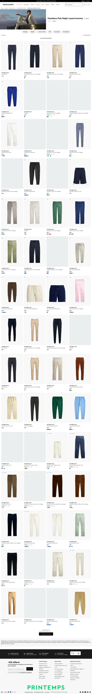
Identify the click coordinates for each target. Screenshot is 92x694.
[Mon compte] (84, 4)
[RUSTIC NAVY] (3, 234)
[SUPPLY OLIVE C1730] (47, 624)
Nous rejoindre (42, 678)
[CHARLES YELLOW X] (24, 468)
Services (88, 1)
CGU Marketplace (58, 671)
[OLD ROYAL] (47, 116)
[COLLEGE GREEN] (24, 507)
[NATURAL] (24, 546)
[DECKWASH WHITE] (3, 468)
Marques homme (12, 8)
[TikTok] (85, 692)
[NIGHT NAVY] (4, 155)
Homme (6, 8)
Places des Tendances (43, 672)
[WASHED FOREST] (47, 234)
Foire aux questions (59, 663)
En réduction (66, 31)
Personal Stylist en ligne (75, 672)
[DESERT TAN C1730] (5, 116)
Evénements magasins (75, 677)
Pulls (50, 31)
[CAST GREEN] (48, 116)
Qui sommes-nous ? (43, 663)
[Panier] (89, 4)
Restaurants (72, 679)
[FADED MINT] (3, 155)
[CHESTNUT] (50, 116)
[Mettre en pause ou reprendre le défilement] (2, 1)
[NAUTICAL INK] (24, 116)
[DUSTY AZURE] (69, 77)
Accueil (2, 8)
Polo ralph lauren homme (21, 8)
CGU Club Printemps (59, 669)
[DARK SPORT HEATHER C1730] (4, 116)
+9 (6, 116)
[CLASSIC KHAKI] (25, 77)
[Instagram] (83, 692)
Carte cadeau (73, 667)
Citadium (41, 674)
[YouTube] (90, 692)
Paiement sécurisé (14, 653)
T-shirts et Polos (42, 31)
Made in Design (42, 676)
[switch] (79, 653)
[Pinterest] (87, 692)
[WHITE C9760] (47, 546)
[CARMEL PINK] (48, 234)
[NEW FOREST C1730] (47, 429)
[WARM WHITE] (24, 312)
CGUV (56, 667)
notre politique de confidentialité (26, 672)
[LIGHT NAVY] (49, 234)
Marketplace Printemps (44, 670)
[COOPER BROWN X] (26, 507)
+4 (51, 116)
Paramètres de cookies (39, 692)
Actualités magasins (74, 676)
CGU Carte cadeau (59, 672)
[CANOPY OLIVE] (3, 507)
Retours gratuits (45, 653)
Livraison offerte (29, 653)
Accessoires (57, 31)
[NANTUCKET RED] (50, 234)
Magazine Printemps (74, 674)
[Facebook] (80, 692)
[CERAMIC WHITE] (49, 116)
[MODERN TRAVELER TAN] (27, 507)
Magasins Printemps (43, 665)
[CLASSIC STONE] (25, 116)
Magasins (83, 1)
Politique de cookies (29, 692)
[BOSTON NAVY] (48, 468)
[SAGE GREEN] (4, 234)
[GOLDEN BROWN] (69, 390)
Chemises (25, 31)
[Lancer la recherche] (66, 4)
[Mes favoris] (86, 4)
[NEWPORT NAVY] (25, 312)
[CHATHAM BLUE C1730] (3, 116)
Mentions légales (58, 674)
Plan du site (47, 692)
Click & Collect (60, 653)
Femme (54, 21)
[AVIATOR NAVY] (24, 77)
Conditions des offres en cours (61, 665)
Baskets (33, 31)
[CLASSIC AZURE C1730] (4, 312)
